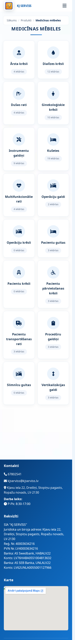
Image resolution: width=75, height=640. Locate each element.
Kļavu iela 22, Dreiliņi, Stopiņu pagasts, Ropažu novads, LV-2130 (33, 490)
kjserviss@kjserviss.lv (22, 481)
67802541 (14, 474)
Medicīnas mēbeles (48, 20)
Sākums (12, 20)
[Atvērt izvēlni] (64, 5)
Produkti (26, 20)
